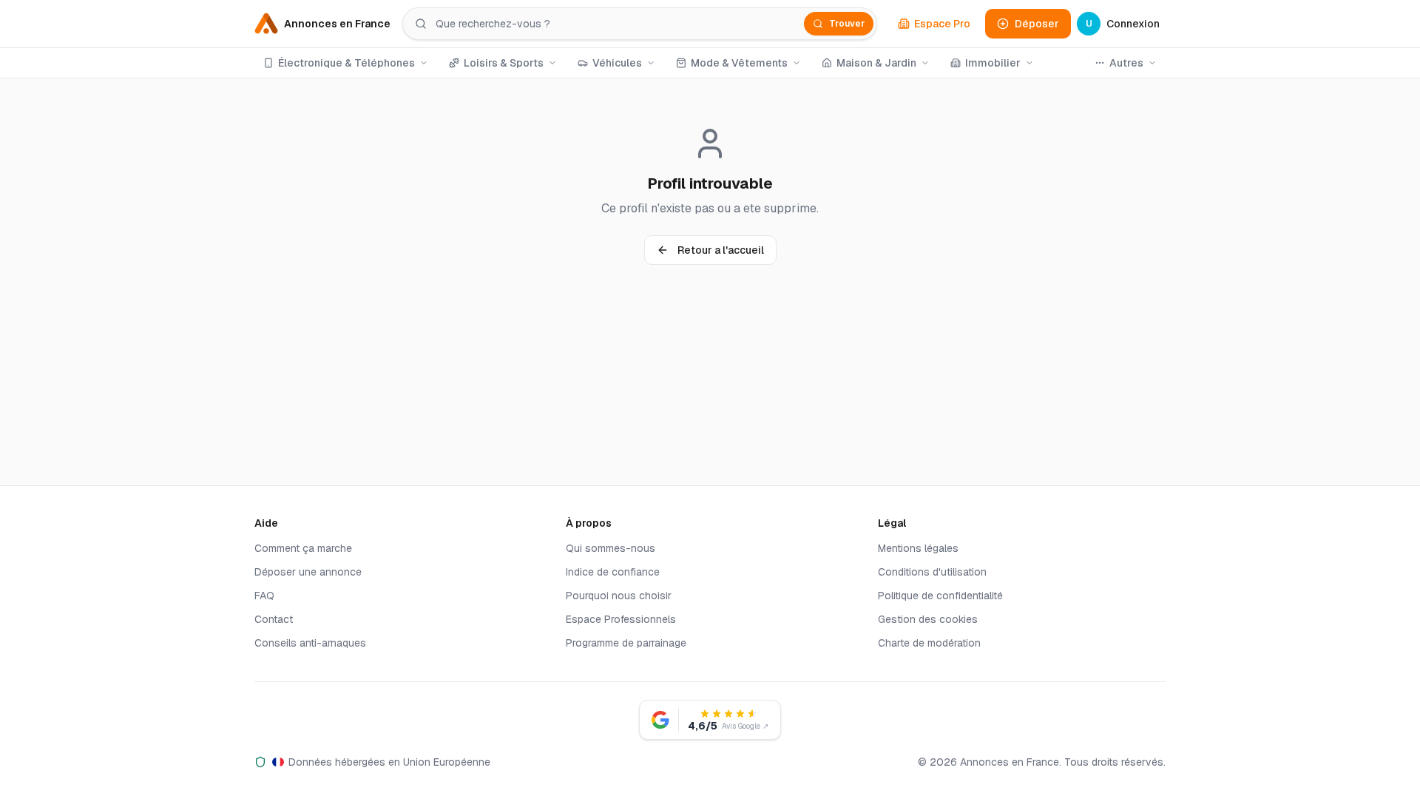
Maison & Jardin (876, 63)
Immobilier (993, 63)
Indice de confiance (613, 572)
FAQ (264, 595)
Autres (1126, 63)
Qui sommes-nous (610, 548)
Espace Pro (942, 23)
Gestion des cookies (928, 619)
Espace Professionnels (621, 619)
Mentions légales (918, 548)
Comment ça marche (303, 548)
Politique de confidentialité (940, 595)
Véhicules (617, 63)
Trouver (847, 24)
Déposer (1037, 23)
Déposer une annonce (308, 572)
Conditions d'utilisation (932, 572)
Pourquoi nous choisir (619, 595)
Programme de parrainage (626, 643)
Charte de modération (929, 643)
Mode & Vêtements (739, 63)
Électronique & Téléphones (346, 63)
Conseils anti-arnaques (310, 643)
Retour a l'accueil (720, 250)
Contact (273, 619)
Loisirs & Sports (504, 63)
